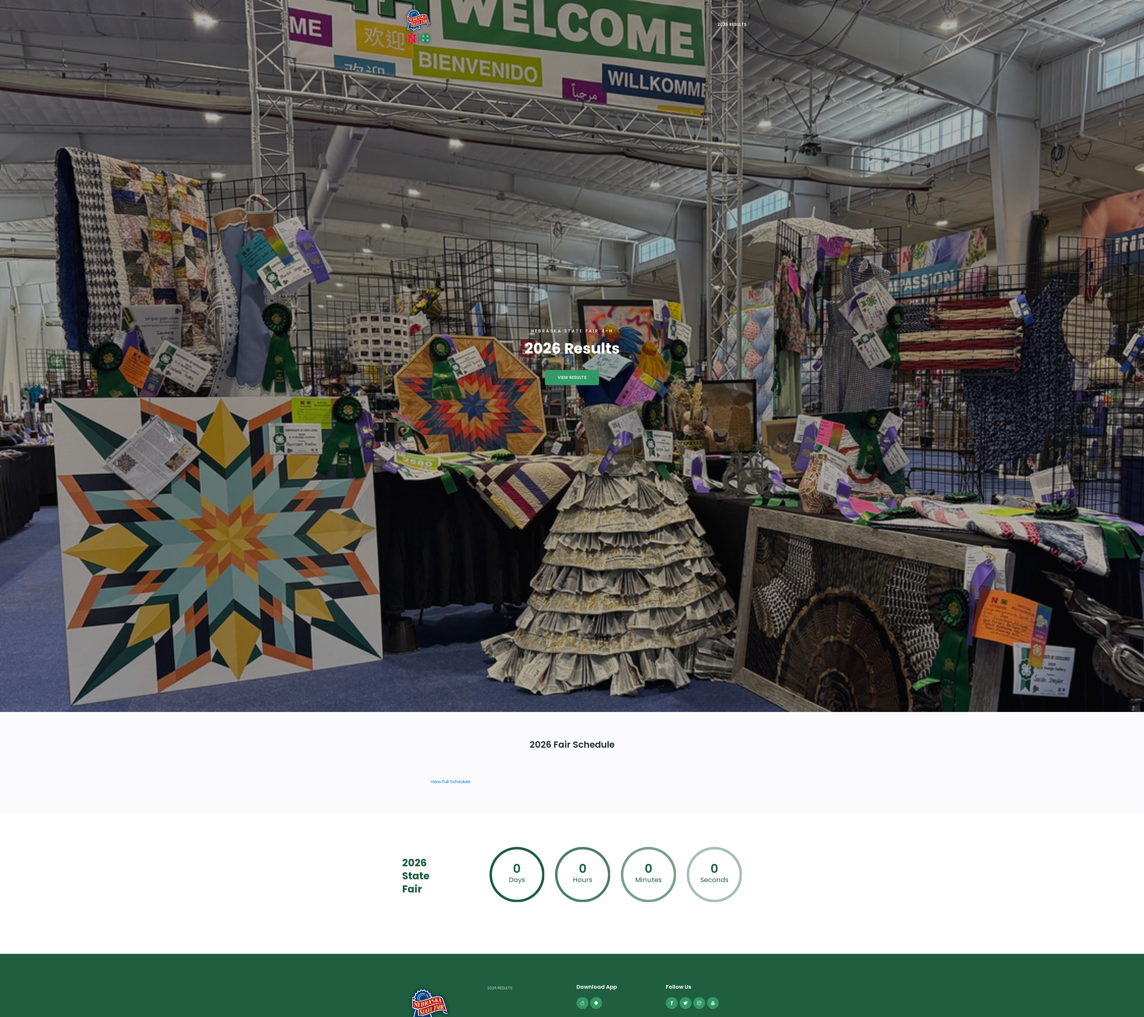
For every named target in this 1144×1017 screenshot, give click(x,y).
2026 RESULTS (731, 24)
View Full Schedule (450, 781)
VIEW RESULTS (572, 377)
